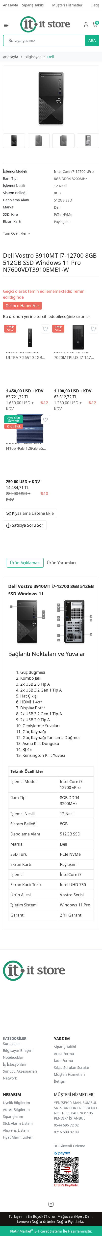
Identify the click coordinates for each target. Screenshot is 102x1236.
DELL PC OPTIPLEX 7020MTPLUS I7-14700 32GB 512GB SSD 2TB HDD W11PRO (74, 354)
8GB (57, 193)
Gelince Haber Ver (22, 305)
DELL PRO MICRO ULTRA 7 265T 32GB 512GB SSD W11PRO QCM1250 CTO (25, 354)
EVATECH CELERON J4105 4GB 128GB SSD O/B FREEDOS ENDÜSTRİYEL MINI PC (27, 445)
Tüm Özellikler (15, 233)
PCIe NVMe (63, 214)
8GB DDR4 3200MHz (70, 178)
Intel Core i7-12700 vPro (74, 171)
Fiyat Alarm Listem (18, 1137)
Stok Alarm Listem (18, 1123)
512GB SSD (63, 200)
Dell (57, 207)
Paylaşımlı (62, 221)
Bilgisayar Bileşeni (18, 1050)
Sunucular (11, 1043)
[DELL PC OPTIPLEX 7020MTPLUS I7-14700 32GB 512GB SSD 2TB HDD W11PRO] (75, 335)
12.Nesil (60, 185)
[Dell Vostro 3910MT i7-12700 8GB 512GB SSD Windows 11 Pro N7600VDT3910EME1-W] (51, 98)
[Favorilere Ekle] (45, 329)
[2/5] (9, 282)
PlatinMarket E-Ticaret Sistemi (36, 1231)
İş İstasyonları (14, 1064)
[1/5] (6, 282)
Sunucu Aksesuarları (20, 1071)
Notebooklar (13, 1057)
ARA (92, 40)
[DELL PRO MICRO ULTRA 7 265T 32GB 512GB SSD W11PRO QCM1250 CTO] (27, 335)
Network (10, 1078)
